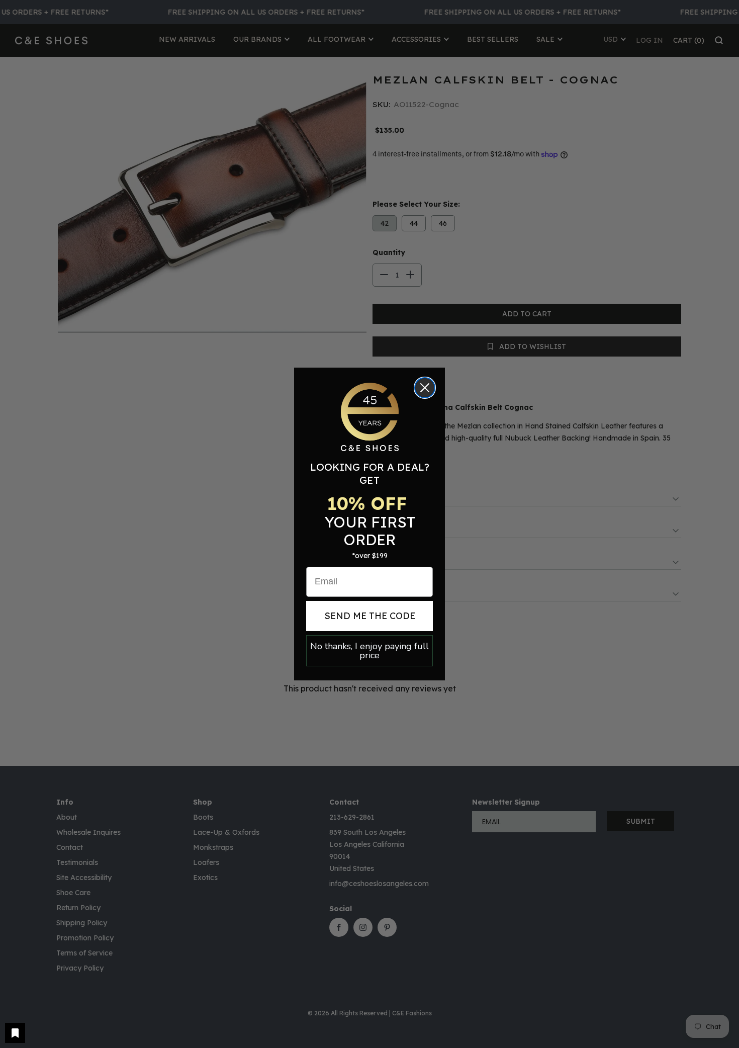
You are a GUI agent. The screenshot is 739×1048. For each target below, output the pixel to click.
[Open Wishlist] (15, 1033)
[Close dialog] (425, 388)
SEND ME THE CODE (369, 616)
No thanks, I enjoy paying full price (369, 650)
